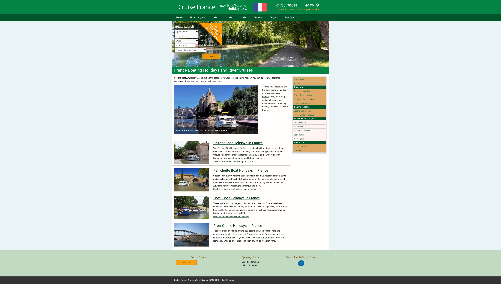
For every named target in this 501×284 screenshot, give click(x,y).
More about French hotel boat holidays (231, 216)
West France (299, 138)
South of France (300, 126)
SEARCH (211, 56)
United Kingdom (197, 17)
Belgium (274, 17)
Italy (244, 17)
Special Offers (299, 79)
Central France (300, 122)
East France (299, 134)
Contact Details (300, 146)
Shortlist (297, 83)
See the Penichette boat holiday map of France (234, 189)
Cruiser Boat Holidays (303, 95)
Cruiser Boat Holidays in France (238, 143)
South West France (302, 130)
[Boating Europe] (250, 7)
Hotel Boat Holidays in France (236, 198)
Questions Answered (302, 103)
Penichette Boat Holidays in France (240, 170)
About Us (186, 263)
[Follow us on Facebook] (301, 262)
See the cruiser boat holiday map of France (233, 161)
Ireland (216, 17)
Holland (230, 17)
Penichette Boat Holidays (304, 99)
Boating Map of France (303, 110)
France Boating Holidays (304, 114)
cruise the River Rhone (223, 237)
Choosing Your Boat (302, 91)
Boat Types (290, 17)
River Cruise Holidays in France (237, 226)
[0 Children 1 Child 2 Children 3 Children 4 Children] (186, 36)
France (179, 17)
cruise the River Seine (263, 237)
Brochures (298, 150)
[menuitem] (179, 17)
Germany (258, 17)
